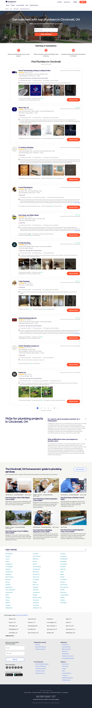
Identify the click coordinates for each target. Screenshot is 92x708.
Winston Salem (37, 597)
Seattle (62, 597)
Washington (8, 587)
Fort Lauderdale (10, 590)
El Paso (62, 577)
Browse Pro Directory (40, 647)
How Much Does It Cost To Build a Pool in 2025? (16, 532)
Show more (77, 202)
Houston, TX (31, 622)
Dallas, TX (68, 619)
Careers (64, 668)
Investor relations (66, 673)
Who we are (65, 666)
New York (35, 584)
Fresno (7, 561)
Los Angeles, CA (51, 622)
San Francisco (9, 577)
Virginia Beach (64, 595)
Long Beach (8, 564)
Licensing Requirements (68, 658)
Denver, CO (12, 622)
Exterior (13, 5)
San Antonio (63, 584)
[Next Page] (58, 408)
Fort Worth (63, 579)
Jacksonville (9, 592)
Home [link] (6, 9)
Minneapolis (36, 569)
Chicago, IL (50, 619)
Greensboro (36, 592)
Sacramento (9, 572)
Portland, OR (31, 629)
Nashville (62, 569)
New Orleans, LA (52, 626)
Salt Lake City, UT (52, 629)
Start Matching (46, 34)
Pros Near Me (65, 653)
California (42, 697)
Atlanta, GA (12, 619)
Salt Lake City (64, 587)
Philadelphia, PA (13, 629)
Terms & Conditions (54, 699)
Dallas (62, 574)
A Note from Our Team (67, 656)
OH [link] (11, 9)
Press (63, 671)
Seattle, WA (50, 633)
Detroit (35, 564)
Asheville (35, 587)
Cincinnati (36, 600)
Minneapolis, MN (32, 626)
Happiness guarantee (67, 677)
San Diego (8, 574)
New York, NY (70, 626)
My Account (65, 644)
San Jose (8, 579)
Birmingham (9, 554)
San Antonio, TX (70, 629)
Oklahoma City (37, 608)
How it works (65, 664)
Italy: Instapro (46, 692)
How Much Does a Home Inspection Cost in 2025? (45, 499)
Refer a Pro (65, 651)
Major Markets (11, 549)
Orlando (7, 597)
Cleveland (36, 602)
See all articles (80, 469)
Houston (62, 582)
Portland (62, 554)
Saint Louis (36, 577)
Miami (7, 595)
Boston (35, 561)
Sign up (15, 659)
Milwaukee (63, 602)
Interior (7, 5)
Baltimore (36, 559)
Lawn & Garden (20, 5)
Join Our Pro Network (40, 666)
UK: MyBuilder (65, 692)
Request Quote (73, 99)
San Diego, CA (13, 633)
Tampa (7, 600)
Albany (35, 582)
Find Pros (37, 644)
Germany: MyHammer (37, 692)
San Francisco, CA (33, 633)
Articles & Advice (34, 5)
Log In (75, 2)
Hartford (7, 584)
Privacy (37, 697)
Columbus (36, 605)
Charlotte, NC (32, 619)
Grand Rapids (37, 566)
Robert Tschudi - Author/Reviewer (42, 494)
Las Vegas (36, 579)
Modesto (8, 569)
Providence (63, 564)
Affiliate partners (66, 680)
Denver (7, 582)
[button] (24, 90)
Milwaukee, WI (13, 626)
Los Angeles (9, 566)
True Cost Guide (66, 647)
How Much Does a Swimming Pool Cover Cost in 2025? (72, 530)
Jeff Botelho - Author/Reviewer (14, 494)
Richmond (63, 592)
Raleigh (35, 595)
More (27, 5)
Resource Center (66, 649)
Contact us (65, 675)
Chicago (7, 605)
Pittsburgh (63, 561)
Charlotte (36, 590)
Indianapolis (8, 608)
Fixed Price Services (40, 649)
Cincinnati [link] (15, 9)
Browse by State (22, 615)
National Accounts (40, 673)
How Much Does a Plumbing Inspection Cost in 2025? (42, 531)
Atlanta (7, 602)
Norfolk (62, 590)
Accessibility (53, 697)
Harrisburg (63, 556)
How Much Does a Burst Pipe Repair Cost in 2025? (17, 498)
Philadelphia (63, 559)
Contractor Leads (39, 671)
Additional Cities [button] (9, 635)
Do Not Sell (47, 697)
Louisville (35, 554)
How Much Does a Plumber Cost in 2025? (72, 498)
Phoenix (7, 556)
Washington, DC (70, 633)
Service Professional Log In (42, 664)
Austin (62, 572)
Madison (62, 600)
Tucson (7, 559)
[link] (46, 73)
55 (54, 408)
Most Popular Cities (10, 615)
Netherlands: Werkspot (56, 692)
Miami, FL (68, 622)
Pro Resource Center (40, 668)
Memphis (63, 566)
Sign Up (83, 2)
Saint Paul (36, 572)
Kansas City (36, 574)
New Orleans (36, 556)
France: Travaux (27, 692)
